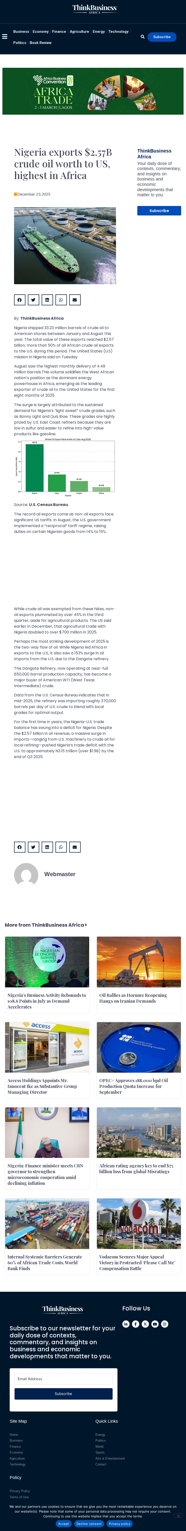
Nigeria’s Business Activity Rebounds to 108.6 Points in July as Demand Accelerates (47, 1001)
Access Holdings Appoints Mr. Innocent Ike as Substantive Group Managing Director (42, 1086)
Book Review (41, 43)
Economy (40, 31)
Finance (59, 31)
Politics (19, 43)
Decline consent (89, 1524)
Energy (99, 31)
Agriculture (79, 31)
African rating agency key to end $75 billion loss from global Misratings (136, 1168)
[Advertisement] (65, 572)
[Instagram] (164, 1324)
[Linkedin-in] (126, 1324)
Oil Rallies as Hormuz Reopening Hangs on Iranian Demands (133, 998)
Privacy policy (119, 1524)
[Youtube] (155, 1324)
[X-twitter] (145, 1324)
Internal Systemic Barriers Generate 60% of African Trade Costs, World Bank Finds (45, 1262)
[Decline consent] (178, 1515)
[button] (19, 299)
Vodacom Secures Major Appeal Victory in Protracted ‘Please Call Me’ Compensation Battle (137, 1262)
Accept (63, 1524)
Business (21, 31)
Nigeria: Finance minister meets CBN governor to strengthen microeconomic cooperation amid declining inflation (45, 1174)
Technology (118, 31)
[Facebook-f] (135, 1324)
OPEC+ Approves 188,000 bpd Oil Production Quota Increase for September (133, 1086)
